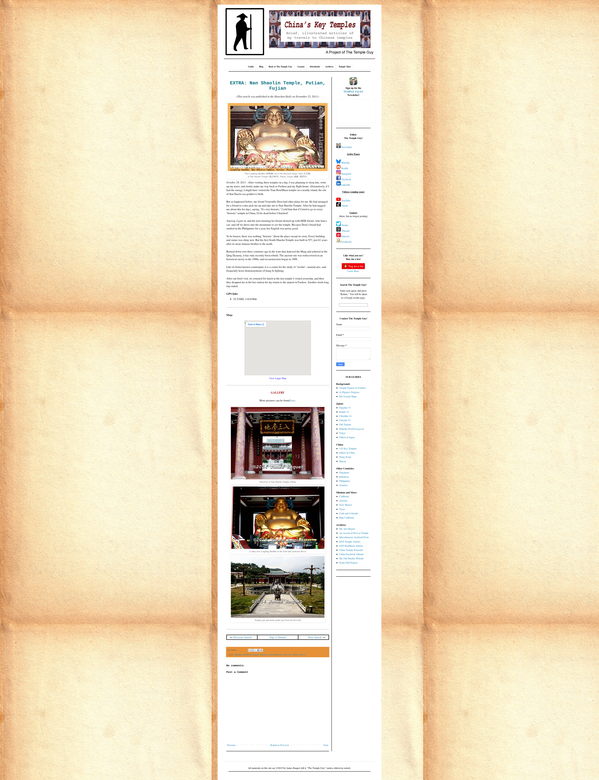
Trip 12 (303, 654)
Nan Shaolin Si (275, 654)
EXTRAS (247, 654)
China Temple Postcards (351, 550)
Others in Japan (347, 437)
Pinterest (345, 236)
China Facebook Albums (351, 554)
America (343, 485)
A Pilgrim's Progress (349, 392)
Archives (329, 66)
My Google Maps (348, 396)
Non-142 (287, 654)
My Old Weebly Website (351, 558)
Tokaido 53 (345, 420)
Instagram (346, 173)
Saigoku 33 (345, 407)
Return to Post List (279, 745)
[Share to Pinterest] (261, 650)
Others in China (347, 452)
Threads (346, 230)
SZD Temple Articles (349, 541)
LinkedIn (345, 184)
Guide (251, 66)
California (344, 496)
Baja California (346, 517)
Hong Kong (345, 456)
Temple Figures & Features (352, 387)
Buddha (238, 654)
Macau (342, 461)
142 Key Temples (348, 448)
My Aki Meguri (347, 528)
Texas (342, 509)
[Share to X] (255, 650)
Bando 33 (344, 411)
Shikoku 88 (345, 428)
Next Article (315, 637)
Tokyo (342, 433)
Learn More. (353, 271)
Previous (231, 745)
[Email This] (249, 650)
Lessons (300, 66)
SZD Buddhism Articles (351, 545)
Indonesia (344, 476)
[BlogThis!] (252, 650)
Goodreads (346, 241)
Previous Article (243, 637)
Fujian (255, 654)
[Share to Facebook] (258, 650)
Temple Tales (345, 66)
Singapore (344, 472)
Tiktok (344, 205)
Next (326, 745)
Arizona (343, 500)
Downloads (315, 66)
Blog (261, 66)
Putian (295, 654)
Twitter (344, 225)
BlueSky (345, 162)
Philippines (344, 480)
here (292, 400)
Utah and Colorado (348, 513)
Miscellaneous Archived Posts (354, 537)
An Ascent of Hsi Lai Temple (353, 533)
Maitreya (264, 654)
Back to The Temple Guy (280, 66)
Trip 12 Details (277, 637)
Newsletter (346, 147)
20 (357, 428)
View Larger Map (277, 378)
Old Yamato (345, 424)
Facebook (346, 179)
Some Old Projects (348, 562)
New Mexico (345, 504)
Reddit (344, 168)
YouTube (345, 200)
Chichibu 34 (345, 416)
